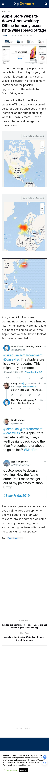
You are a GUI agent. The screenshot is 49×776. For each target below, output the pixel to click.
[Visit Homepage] (24, 4)
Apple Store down (15, 538)
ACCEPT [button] (23, 770)
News (10, 11)
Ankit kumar (9, 35)
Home (4, 11)
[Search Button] (46, 4)
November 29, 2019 (25, 35)
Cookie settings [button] (10, 770)
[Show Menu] (3, 4)
